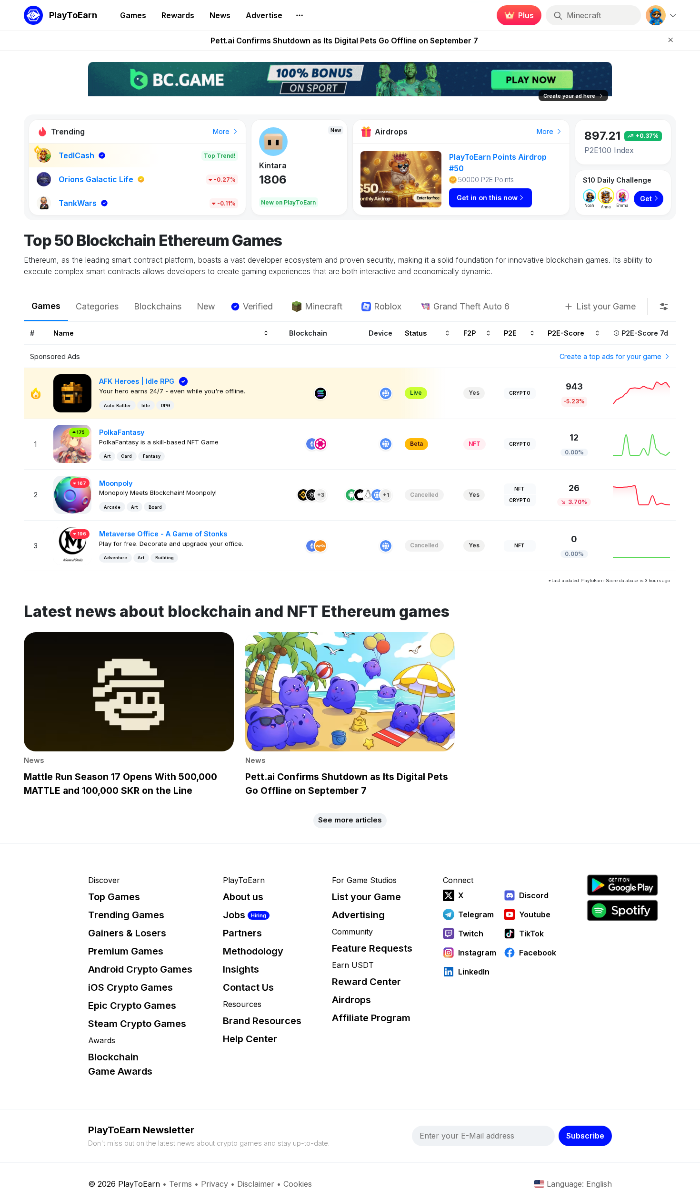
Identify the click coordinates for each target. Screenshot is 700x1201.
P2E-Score (566, 332)
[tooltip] (663, 306)
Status (416, 332)
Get (646, 199)
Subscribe (585, 1135)
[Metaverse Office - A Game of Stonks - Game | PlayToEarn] (72, 545)
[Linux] (368, 495)
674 (270, 179)
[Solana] (320, 393)
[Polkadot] (320, 444)
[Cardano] (312, 495)
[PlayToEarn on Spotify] (622, 910)
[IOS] (360, 495)
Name (63, 332)
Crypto (519, 393)
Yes (474, 392)
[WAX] (320, 546)
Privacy (214, 1184)
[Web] (385, 393)
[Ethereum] (312, 444)
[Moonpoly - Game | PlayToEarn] (72, 494)
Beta (416, 443)
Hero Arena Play (289, 165)
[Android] (351, 495)
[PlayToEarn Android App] (622, 885)
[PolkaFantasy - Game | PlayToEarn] (72, 443)
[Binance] (303, 495)
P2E (510, 332)
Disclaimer (255, 1184)
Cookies (297, 1184)
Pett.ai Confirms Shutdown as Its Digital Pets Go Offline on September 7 (344, 40)
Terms (180, 1184)
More (222, 131)
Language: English (579, 1184)
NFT (474, 443)
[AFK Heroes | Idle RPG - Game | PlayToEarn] (72, 393)
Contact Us (248, 987)
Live (416, 392)
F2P (469, 332)
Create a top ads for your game (611, 356)
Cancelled (424, 494)
